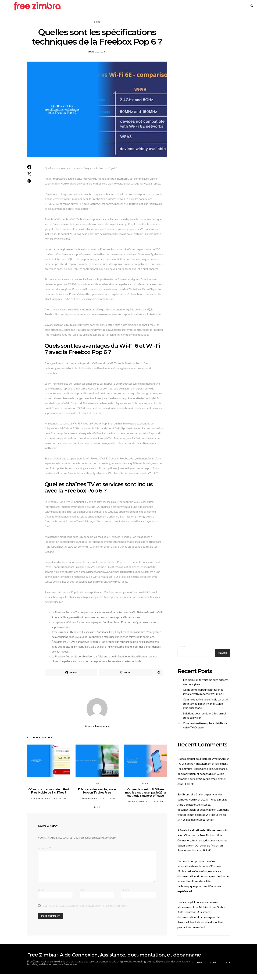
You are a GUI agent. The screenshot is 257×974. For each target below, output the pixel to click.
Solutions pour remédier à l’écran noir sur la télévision (205, 715)
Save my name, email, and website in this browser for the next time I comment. (84, 906)
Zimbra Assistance (97, 52)
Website (125, 890)
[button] (95, 807)
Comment (43, 848)
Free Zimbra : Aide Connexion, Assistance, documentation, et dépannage (114, 954)
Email (84, 889)
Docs (226, 962)
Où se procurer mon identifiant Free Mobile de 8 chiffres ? (48, 791)
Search (181, 646)
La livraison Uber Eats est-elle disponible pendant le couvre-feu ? (200, 922)
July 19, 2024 (60, 798)
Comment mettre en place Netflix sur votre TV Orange (205, 725)
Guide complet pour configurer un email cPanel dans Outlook (201, 778)
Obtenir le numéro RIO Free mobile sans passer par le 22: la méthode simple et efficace (145, 792)
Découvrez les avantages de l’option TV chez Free (97, 791)
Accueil (197, 962)
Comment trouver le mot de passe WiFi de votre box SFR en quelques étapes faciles (203, 814)
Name (42, 889)
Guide (97, 22)
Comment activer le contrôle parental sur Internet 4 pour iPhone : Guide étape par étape (205, 703)
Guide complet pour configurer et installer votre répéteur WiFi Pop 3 (203, 691)
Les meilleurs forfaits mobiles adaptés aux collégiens (205, 682)
